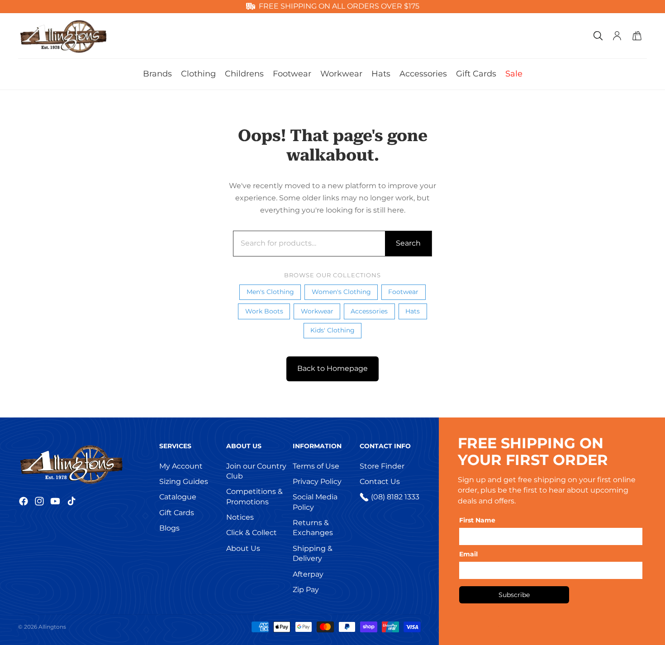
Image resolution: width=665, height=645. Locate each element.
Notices (240, 517)
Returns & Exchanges (313, 527)
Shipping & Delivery (312, 553)
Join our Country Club (256, 471)
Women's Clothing (341, 292)
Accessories (369, 311)
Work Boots (264, 311)
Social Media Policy (315, 502)
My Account (181, 466)
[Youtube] (55, 501)
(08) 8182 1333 (395, 497)
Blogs (169, 528)
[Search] (598, 36)
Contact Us (380, 481)
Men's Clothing (270, 292)
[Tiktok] (71, 501)
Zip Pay (306, 589)
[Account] (617, 36)
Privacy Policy (317, 481)
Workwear (317, 311)
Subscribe (514, 595)
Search (408, 243)
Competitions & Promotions (254, 496)
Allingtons (52, 626)
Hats (412, 311)
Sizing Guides (183, 481)
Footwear (403, 292)
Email (468, 554)
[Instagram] (39, 501)
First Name (477, 520)
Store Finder (382, 466)
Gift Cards (176, 512)
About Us (243, 548)
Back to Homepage (332, 368)
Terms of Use (316, 466)
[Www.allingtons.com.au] (86, 463)
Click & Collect (251, 532)
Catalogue (177, 497)
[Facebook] (23, 501)
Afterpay (308, 574)
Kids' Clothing (332, 330)
